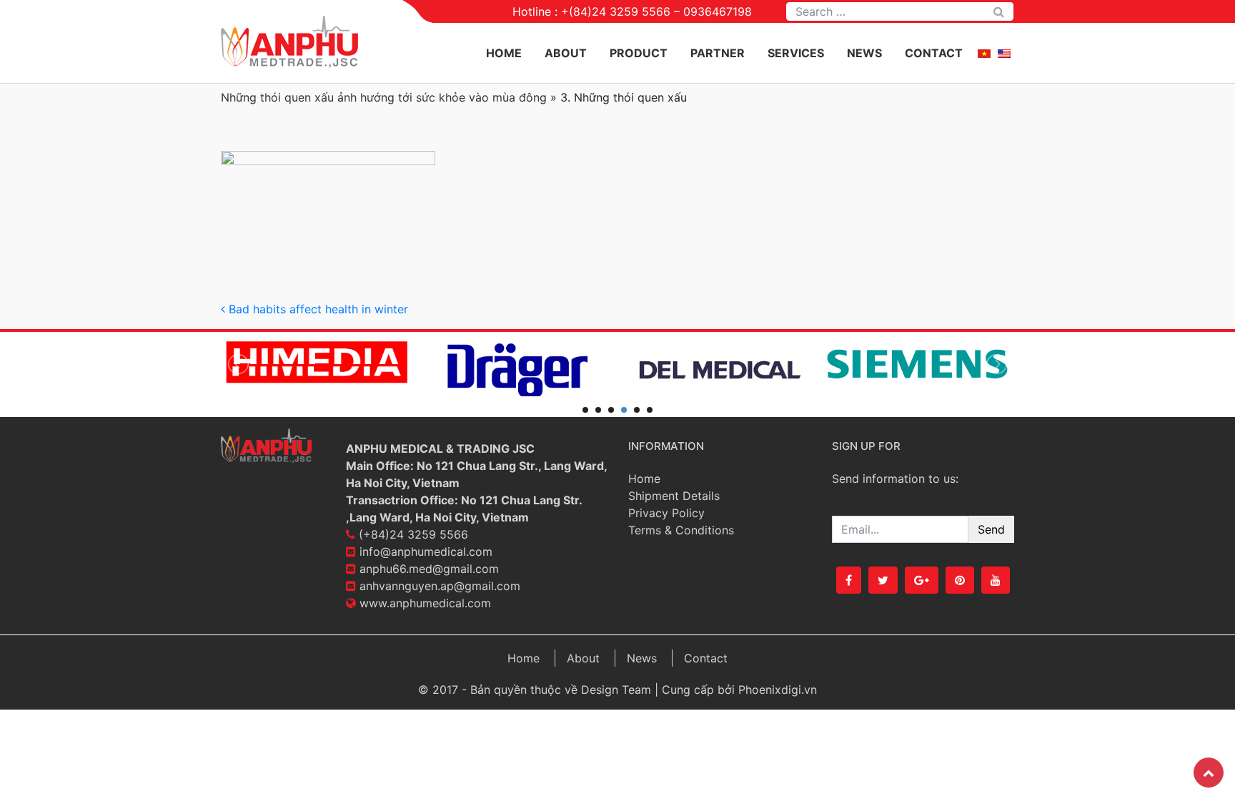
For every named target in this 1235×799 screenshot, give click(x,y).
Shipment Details (674, 496)
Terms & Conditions (681, 530)
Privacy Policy (666, 513)
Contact (934, 53)
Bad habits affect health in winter (316, 309)
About (566, 53)
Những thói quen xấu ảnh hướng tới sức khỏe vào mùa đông (384, 97)
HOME (504, 53)
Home (644, 478)
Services (796, 53)
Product (639, 53)
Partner (717, 53)
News (864, 53)
